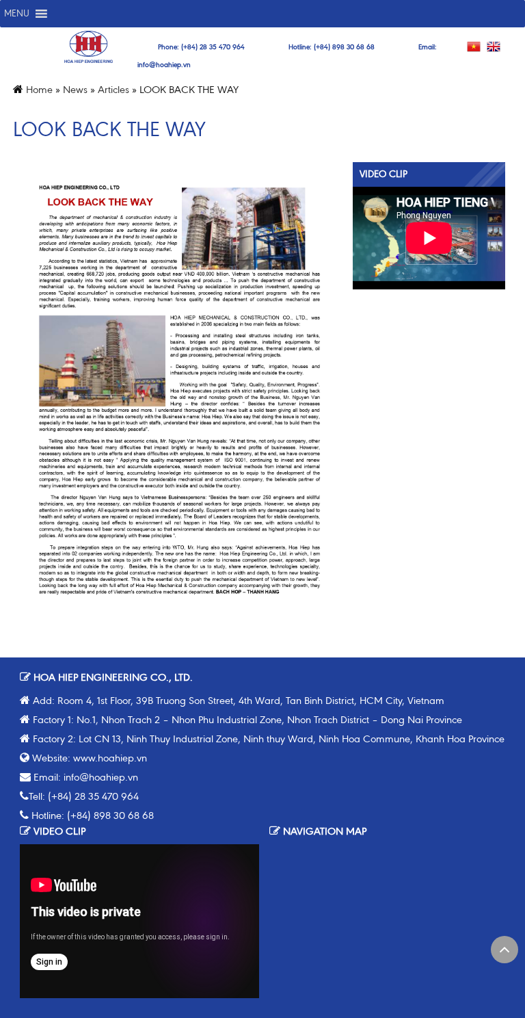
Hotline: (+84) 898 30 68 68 (331, 46)
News (75, 89)
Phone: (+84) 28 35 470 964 (201, 46)
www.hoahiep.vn (110, 758)
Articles (113, 89)
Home (39, 89)
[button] (16, 13)
